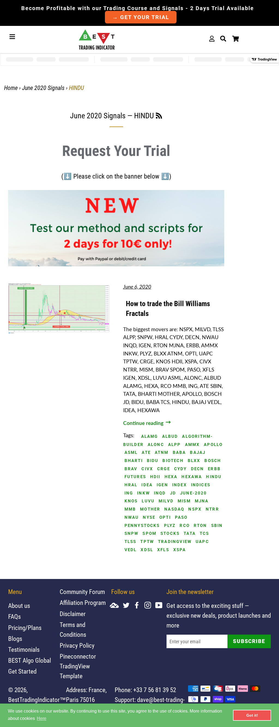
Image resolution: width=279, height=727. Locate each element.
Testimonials (24, 649)
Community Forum (82, 592)
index (179, 485)
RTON (200, 525)
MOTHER (150, 509)
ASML (131, 452)
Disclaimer (73, 614)
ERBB (214, 469)
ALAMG (149, 436)
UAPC (202, 541)
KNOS (131, 501)
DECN (197, 469)
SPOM (149, 533)
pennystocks (142, 525)
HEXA (171, 477)
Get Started (22, 671)
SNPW (132, 533)
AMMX (192, 444)
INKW (143, 493)
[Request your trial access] (116, 264)
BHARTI (134, 460)
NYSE (149, 517)
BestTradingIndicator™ (37, 700)
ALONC (156, 444)
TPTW (147, 541)
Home (11, 88)
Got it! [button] (252, 715)
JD (173, 493)
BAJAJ (197, 452)
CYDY (180, 469)
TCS (204, 533)
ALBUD (170, 436)
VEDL (131, 550)
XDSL (147, 550)
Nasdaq (174, 509)
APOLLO (213, 444)
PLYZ (170, 525)
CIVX (147, 469)
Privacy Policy (77, 645)
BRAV (131, 469)
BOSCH (212, 460)
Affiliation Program (83, 603)
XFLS (163, 550)
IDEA (147, 485)
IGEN (162, 485)
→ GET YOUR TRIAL (140, 17)
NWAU (132, 517)
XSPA (179, 550)
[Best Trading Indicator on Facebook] (139, 606)
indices (200, 485)
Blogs (15, 638)
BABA (179, 452)
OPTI (165, 517)
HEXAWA (191, 477)
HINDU (214, 477)
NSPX (195, 509)
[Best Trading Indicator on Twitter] (128, 606)
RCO (185, 525)
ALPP (174, 444)
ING (129, 493)
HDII (155, 477)
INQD (160, 493)
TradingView (175, 541)
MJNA (202, 501)
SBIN (217, 525)
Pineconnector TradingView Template (78, 666)
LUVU (148, 501)
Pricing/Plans (24, 628)
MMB (130, 509)
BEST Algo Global (29, 660)
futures (135, 477)
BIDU (153, 460)
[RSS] (159, 116)
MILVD (166, 501)
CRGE (163, 469)
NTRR (212, 509)
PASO (181, 517)
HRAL (131, 485)
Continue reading (144, 423)
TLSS (131, 541)
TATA (190, 533)
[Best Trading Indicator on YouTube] (160, 606)
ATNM (162, 452)
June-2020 (193, 493)
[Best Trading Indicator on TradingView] (116, 606)
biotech (172, 460)
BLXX (194, 460)
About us (19, 606)
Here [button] (41, 718)
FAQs (14, 616)
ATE (146, 452)
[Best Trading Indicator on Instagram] (149, 606)
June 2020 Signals (43, 88)
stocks (170, 533)
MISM (184, 501)
